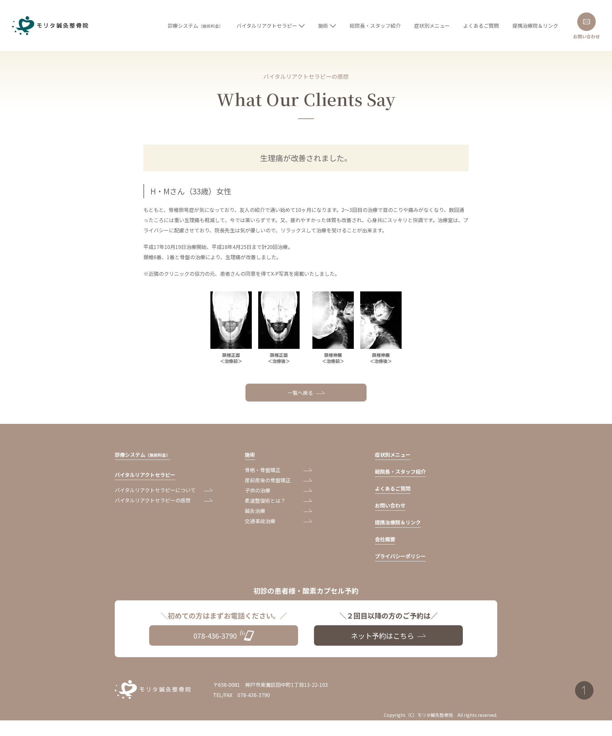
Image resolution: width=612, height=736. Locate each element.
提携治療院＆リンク (398, 522)
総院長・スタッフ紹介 (400, 471)
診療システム (142, 454)
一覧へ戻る (300, 392)
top (584, 690)
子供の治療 (257, 490)
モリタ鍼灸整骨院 (51, 26)
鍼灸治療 (255, 510)
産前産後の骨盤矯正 (268, 480)
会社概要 (385, 539)
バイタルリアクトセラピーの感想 (153, 500)
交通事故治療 (260, 521)
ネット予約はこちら (382, 635)
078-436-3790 (215, 635)
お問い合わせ (390, 505)
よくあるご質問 (393, 488)
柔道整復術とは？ (265, 500)
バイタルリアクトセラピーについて (155, 490)
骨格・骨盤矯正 (262, 470)
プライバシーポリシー (400, 556)
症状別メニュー (393, 454)
